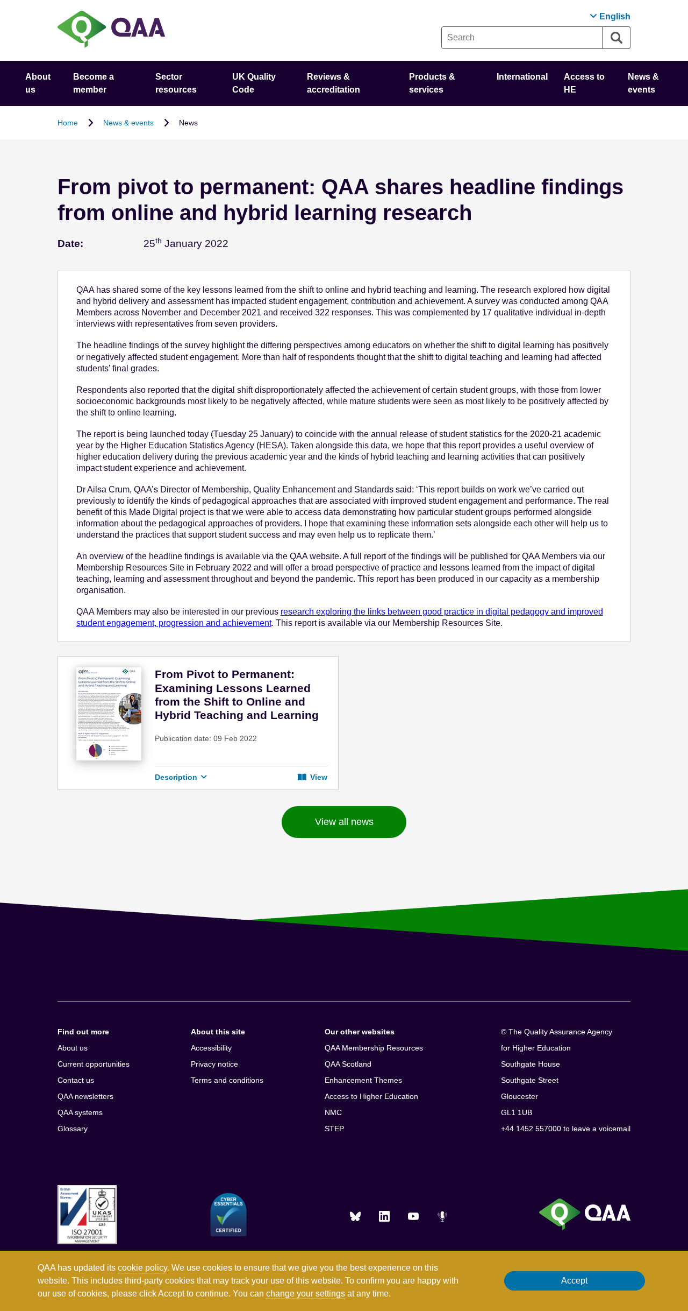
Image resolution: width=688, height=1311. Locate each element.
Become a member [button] (93, 83)
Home (68, 122)
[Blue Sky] (355, 1216)
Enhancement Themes (363, 1080)
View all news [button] (344, 821)
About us (73, 1048)
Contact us (76, 1080)
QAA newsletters (85, 1096)
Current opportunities (94, 1064)
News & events (128, 122)
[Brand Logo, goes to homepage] (111, 30)
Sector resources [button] (176, 83)
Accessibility (211, 1048)
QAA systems (80, 1112)
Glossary (73, 1128)
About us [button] (38, 83)
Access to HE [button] (584, 83)
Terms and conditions (227, 1080)
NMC (333, 1112)
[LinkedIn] (384, 1216)
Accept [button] (574, 1280)
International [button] (522, 76)
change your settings (305, 1293)
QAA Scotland (348, 1064)
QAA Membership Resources (374, 1048)
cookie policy (142, 1267)
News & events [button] (643, 83)
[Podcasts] (442, 1216)
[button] (610, 16)
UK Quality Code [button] (254, 83)
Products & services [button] (432, 83)
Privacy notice (214, 1064)
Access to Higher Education (371, 1096)
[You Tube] (413, 1216)
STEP (334, 1128)
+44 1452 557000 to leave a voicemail (565, 1128)
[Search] (616, 37)
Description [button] (177, 777)
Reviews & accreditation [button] (333, 83)
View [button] (317, 777)
